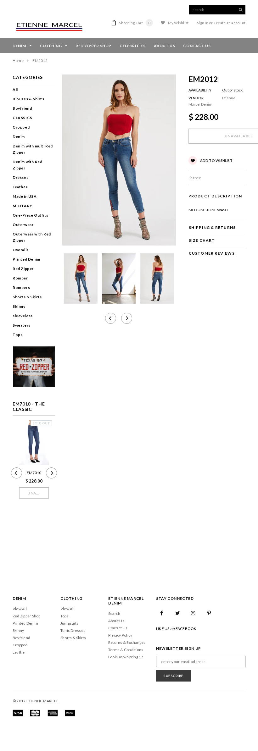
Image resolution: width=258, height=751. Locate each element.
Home (18, 60)
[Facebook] (161, 612)
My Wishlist (178, 22)
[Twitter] (177, 612)
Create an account (229, 22)
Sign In (202, 22)
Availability (199, 90)
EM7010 (34, 472)
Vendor (196, 98)
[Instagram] (193, 612)
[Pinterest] (209, 612)
